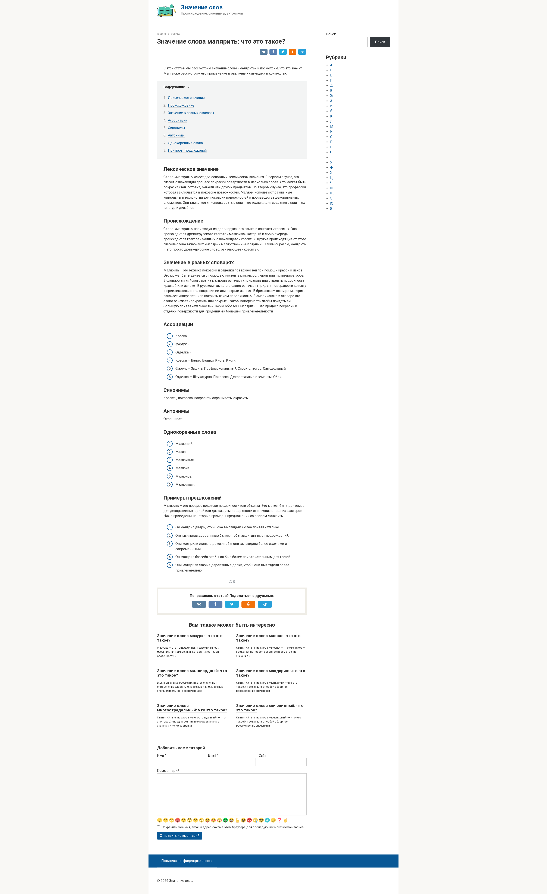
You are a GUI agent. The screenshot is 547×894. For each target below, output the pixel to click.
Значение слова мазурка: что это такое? (189, 638)
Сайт (262, 755)
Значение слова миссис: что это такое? (268, 638)
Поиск (331, 34)
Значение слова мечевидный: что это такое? (269, 707)
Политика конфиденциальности (186, 861)
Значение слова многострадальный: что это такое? (192, 707)
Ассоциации (177, 120)
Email (213, 755)
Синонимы (176, 128)
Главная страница (168, 33)
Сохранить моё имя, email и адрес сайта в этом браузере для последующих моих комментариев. (233, 827)
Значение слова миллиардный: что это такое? (192, 673)
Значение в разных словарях (191, 113)
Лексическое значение (186, 98)
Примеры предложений (187, 150)
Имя (161, 755)
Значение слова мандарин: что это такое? (270, 673)
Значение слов (202, 7)
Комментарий (168, 771)
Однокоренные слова (185, 143)
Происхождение (181, 105)
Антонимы (176, 135)
